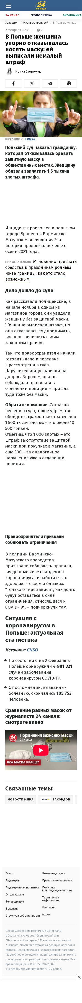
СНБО (32, 650)
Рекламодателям (53, 873)
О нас (9, 873)
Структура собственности (23, 915)
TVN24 (30, 139)
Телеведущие (15, 901)
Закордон (12, 22)
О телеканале (15, 894)
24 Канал (12, 15)
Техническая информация (50, 899)
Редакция (12, 880)
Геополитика (41, 15)
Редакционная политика (22, 887)
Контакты (48, 907)
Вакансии (12, 908)
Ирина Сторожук (28, 71)
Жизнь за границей (36, 22)
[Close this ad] (79, 977)
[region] (41, 992)
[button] (13, 83)
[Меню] (8, 6)
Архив (46, 914)
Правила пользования (57, 880)
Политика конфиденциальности (57, 889)
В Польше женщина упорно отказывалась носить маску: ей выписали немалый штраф (65, 22)
